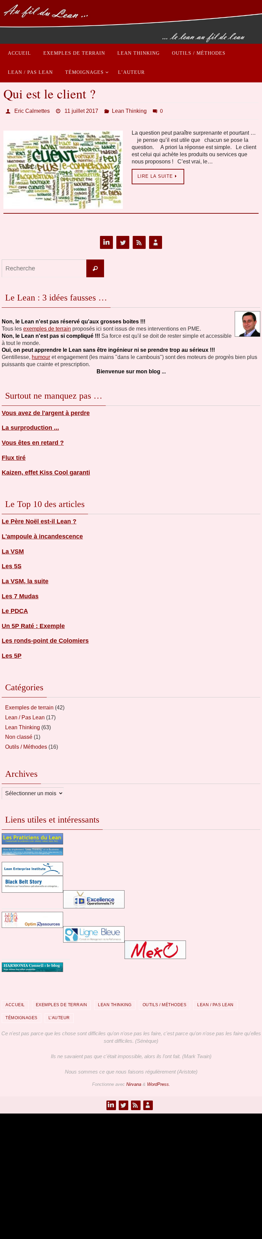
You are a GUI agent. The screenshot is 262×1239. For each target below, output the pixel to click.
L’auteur (59, 1015)
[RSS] (139, 241)
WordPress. (158, 1082)
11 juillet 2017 (81, 110)
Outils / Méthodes (26, 745)
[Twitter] (122, 241)
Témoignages (21, 1015)
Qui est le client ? (49, 93)
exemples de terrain (47, 327)
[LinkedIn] (106, 241)
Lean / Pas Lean (25, 715)
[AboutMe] (155, 241)
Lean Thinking (129, 110)
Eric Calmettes (32, 110)
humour (41, 355)
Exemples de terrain (29, 705)
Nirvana (133, 1082)
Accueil (15, 1003)
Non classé (18, 735)
